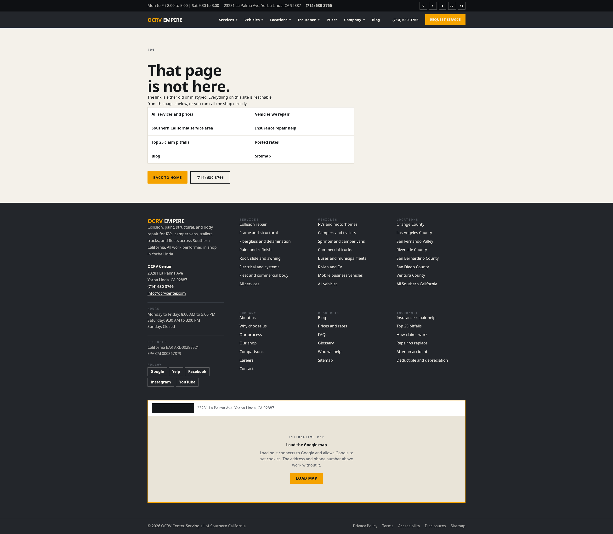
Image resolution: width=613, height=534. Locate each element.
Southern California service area (182, 128)
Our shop (248, 343)
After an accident (412, 351)
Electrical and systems (259, 267)
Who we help (329, 351)
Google (157, 371)
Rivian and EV (330, 267)
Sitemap (263, 156)
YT (461, 5)
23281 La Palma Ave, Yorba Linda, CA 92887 (262, 5)
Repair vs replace (412, 343)
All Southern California (417, 284)
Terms (387, 525)
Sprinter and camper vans (341, 241)
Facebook (197, 371)
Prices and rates (332, 326)
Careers (246, 360)
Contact (246, 368)
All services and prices (172, 114)
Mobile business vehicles (340, 275)
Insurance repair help (275, 128)
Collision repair (253, 224)
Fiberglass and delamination (265, 241)
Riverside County (412, 249)
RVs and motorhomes (338, 224)
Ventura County (411, 275)
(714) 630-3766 (319, 5)
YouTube (187, 382)
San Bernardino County (418, 258)
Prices (332, 19)
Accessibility (409, 525)
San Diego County (413, 267)
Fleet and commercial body (263, 275)
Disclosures (435, 525)
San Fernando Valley (415, 241)
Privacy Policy (365, 525)
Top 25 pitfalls (409, 326)
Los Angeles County (414, 232)
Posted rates (267, 142)
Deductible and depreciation (422, 360)
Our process (250, 334)
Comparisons (251, 351)
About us (247, 317)
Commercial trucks (335, 249)
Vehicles (253, 19)
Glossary (326, 343)
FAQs (322, 334)
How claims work (412, 334)
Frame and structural (258, 232)
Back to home (167, 177)
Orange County (410, 224)
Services (228, 19)
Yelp (176, 371)
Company (354, 19)
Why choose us (253, 326)
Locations (280, 19)
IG (452, 5)
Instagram (161, 382)
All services (249, 284)
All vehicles (328, 284)
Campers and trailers (337, 232)
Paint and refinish (255, 249)
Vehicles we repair (272, 114)
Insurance (309, 19)
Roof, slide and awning (260, 258)
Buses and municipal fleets (342, 258)
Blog (376, 19)
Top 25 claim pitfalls (170, 142)
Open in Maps (173, 407)
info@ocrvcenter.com (167, 293)
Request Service (445, 19)
